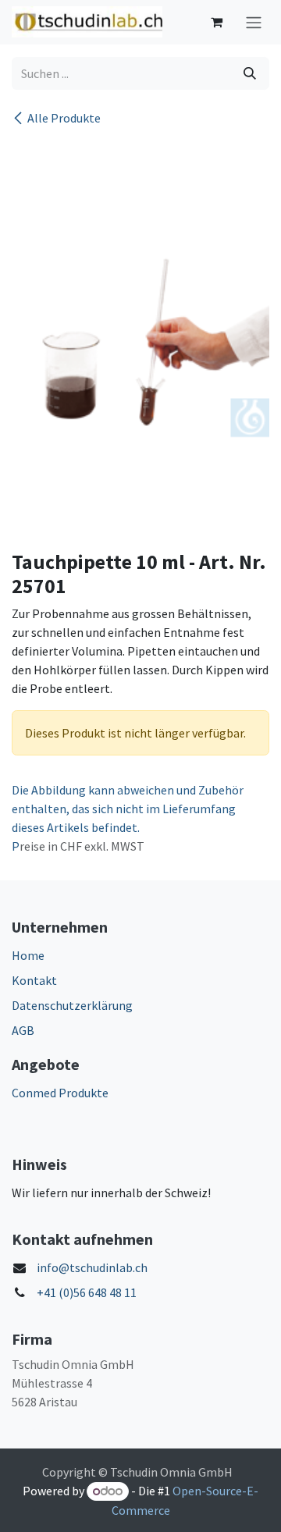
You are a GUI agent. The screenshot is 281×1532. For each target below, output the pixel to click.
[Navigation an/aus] (253, 22)
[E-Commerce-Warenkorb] (216, 21)
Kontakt (34, 980)
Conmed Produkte (60, 1092)
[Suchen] (249, 73)
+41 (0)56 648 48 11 (87, 1292)
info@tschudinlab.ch (92, 1267)
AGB (23, 1030)
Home (28, 955)
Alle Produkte (64, 118)
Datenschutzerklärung (72, 1005)
